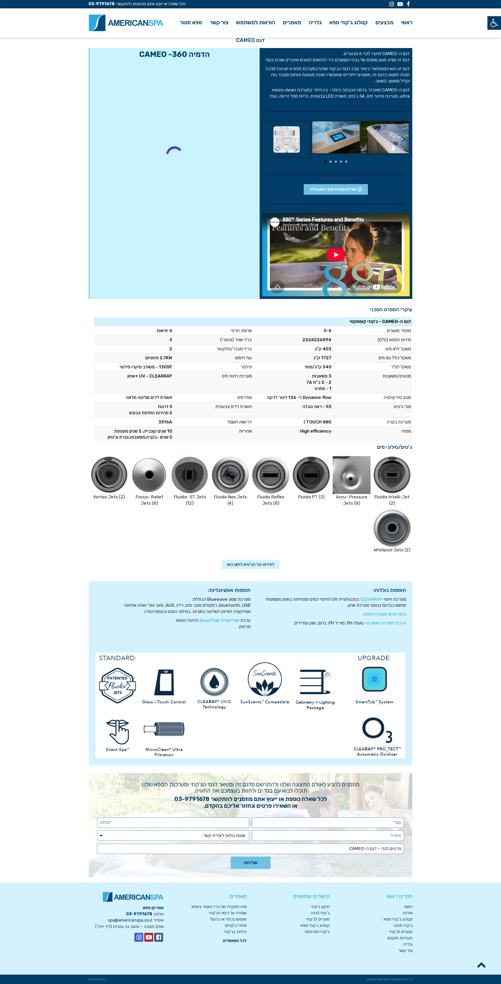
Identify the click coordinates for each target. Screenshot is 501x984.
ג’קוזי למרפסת (317, 931)
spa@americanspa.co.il (130, 920)
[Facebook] (158, 937)
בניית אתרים (96, 979)
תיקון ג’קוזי (320, 906)
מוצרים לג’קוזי (401, 931)
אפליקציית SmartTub (219, 620)
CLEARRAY (371, 599)
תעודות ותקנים (400, 937)
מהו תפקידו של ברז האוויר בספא (219, 906)
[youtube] (148, 937)
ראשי (408, 906)
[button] (494, 23)
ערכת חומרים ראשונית (386, 623)
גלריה (408, 944)
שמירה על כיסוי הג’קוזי (228, 912)
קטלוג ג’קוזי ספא (398, 919)
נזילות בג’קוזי (235, 931)
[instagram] (138, 937)
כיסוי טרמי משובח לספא (384, 614)
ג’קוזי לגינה (403, 925)
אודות (408, 912)
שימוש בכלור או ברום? (228, 919)
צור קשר (405, 950)
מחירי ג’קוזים (236, 925)
